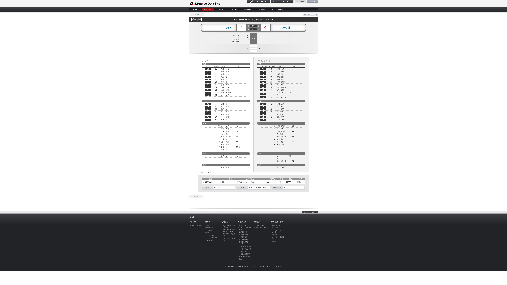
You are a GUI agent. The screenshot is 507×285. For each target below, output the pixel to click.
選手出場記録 (260, 225)
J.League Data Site (205, 4)
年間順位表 (209, 227)
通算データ (248, 10)
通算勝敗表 (242, 225)
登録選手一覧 (276, 225)
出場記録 (262, 10)
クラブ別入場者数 (244, 256)
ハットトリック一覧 (245, 249)
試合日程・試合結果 (196, 225)
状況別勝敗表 (243, 237)
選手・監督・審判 (278, 10)
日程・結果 (208, 10)
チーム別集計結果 (211, 237)
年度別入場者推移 (244, 254)
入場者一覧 (242, 251)
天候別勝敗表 (243, 232)
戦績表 (208, 232)
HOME (195, 10)
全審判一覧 (275, 241)
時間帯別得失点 (243, 239)
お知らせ (233, 10)
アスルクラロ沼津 (281, 28)
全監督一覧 (275, 234)
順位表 (220, 10)
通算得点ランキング (245, 246)
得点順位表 (209, 240)
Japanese (300, 1)
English (312, 1)
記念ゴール (242, 259)
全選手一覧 (275, 227)
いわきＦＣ (228, 28)
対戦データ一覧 (243, 234)
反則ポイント (210, 235)
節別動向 (209, 230)
